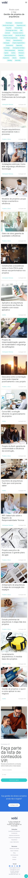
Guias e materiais (14, 850)
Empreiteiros (14, 839)
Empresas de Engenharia (14, 837)
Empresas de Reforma (14, 835)
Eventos (14, 859)
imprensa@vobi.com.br (14, 867)
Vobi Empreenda (14, 855)
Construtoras (14, 833)
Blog (14, 852)
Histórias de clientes (14, 848)
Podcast (14, 857)
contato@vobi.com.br (15, 869)
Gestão (4, 315)
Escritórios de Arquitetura (14, 831)
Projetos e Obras (6, 139)
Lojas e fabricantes (14, 842)
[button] (26, 2)
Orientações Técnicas (7, 104)
